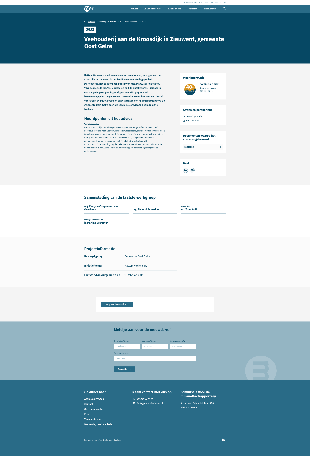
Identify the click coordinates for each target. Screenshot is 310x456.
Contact (88, 404)
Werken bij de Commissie (98, 424)
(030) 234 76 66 (209, 91)
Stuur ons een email (209, 88)
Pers (86, 414)
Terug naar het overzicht (116, 304)
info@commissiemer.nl (150, 403)
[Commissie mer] (88, 9)
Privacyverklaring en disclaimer (98, 440)
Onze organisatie (93, 409)
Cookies (117, 440)
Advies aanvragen (94, 398)
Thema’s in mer (92, 419)
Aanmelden (123, 369)
